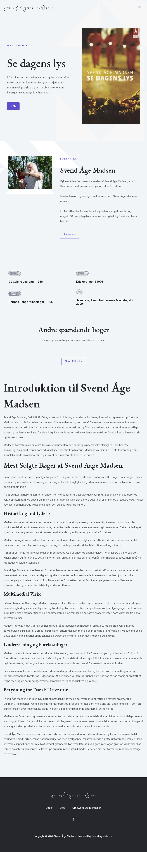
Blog (62, 808)
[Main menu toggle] (139, 8)
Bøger (49, 808)
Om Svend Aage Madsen (86, 808)
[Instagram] (73, 819)
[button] (13, 106)
